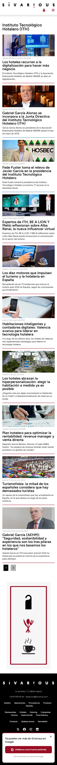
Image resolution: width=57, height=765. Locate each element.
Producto (47, 703)
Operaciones (19, 703)
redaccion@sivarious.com (37, 697)
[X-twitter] (18, 729)
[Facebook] (24, 729)
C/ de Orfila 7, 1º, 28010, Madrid (28, 691)
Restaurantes (10, 712)
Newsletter (43, 721)
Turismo (14, 715)
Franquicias (46, 712)
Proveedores (34, 703)
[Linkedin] (37, 729)
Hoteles (23, 712)
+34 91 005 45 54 (16, 697)
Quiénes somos (27, 721)
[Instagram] (31, 729)
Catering (33, 712)
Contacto (14, 721)
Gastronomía (26, 715)
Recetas (29, 706)
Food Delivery (42, 715)
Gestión (7, 703)
